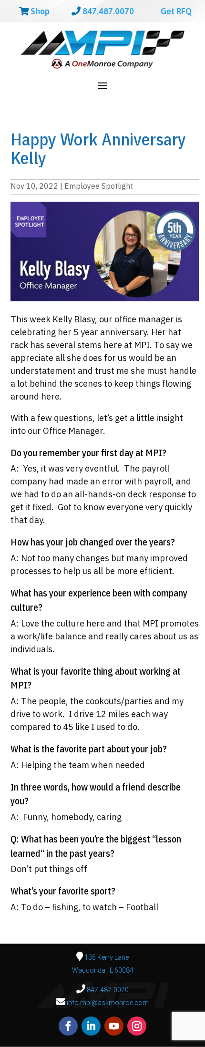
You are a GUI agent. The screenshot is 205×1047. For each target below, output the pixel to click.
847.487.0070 (107, 11)
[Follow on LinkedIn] (91, 1026)
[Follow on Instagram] (136, 1026)
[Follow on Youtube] (113, 1026)
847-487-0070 (107, 990)
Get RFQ (175, 11)
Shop (39, 11)
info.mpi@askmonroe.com (108, 1002)
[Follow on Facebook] (68, 1026)
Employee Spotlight (98, 186)
